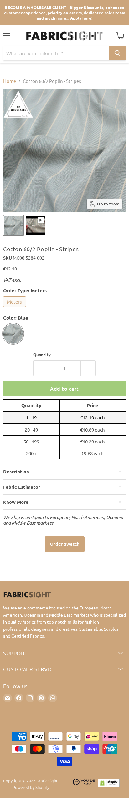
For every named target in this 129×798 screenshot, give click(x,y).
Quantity (42, 354)
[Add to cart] (65, 544)
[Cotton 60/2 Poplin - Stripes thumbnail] (35, 225)
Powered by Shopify (31, 787)
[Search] (117, 53)
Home (9, 80)
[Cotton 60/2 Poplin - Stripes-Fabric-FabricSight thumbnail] (13, 225)
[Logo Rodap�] (84, 784)
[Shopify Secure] (109, 784)
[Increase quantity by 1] (88, 368)
